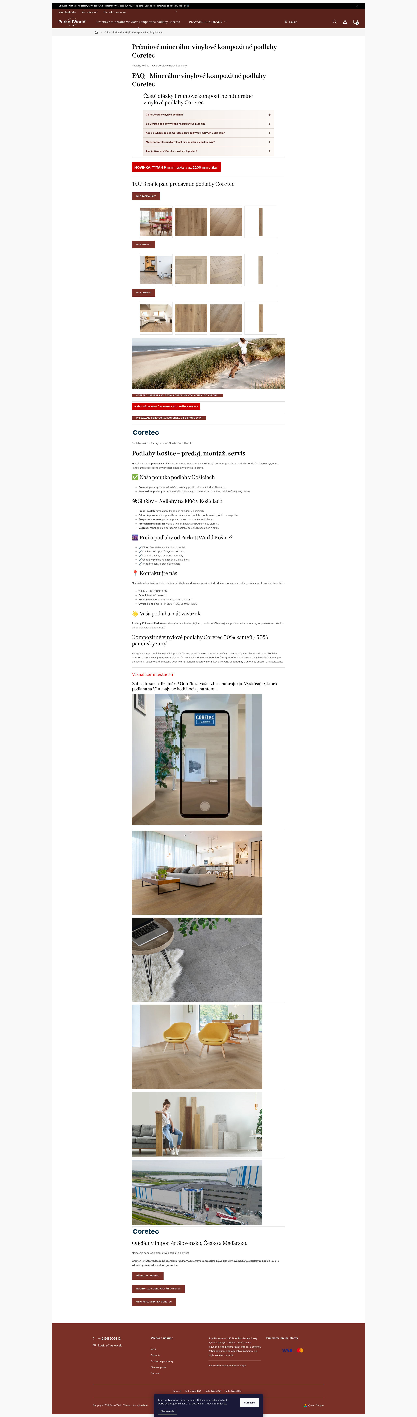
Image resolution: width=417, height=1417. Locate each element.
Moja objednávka (67, 12)
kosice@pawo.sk (110, 1345)
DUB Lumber (143, 292)
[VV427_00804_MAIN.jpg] (191, 315)
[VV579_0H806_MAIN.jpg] (191, 267)
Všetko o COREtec (147, 1275)
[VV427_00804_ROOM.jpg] (156, 315)
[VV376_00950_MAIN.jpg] (191, 219)
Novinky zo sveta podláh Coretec (158, 1288)
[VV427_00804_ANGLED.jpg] (226, 315)
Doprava (155, 1373)
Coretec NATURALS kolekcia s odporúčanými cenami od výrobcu (177, 395)
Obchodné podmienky (115, 12)
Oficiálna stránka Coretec (154, 1301)
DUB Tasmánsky (146, 196)
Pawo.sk (177, 1391)
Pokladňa (155, 1355)
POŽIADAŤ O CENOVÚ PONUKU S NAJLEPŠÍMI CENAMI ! (166, 406)
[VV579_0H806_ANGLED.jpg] (226, 267)
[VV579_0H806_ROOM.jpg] (156, 267)
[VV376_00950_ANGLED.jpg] (226, 219)
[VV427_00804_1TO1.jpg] (261, 315)
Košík (153, 1349)
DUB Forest (143, 244)
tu (225, 1403)
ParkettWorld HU (233, 1391)
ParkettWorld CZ (213, 1391)
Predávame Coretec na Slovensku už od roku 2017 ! (169, 417)
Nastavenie (167, 1411)
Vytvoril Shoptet (316, 1405)
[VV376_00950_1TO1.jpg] (261, 219)
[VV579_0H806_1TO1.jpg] (261, 267)
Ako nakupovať (89, 12)
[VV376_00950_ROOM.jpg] (156, 219)
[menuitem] (138, 21)
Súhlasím (249, 1402)
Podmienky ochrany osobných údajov (227, 1365)
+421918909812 (109, 1338)
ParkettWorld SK (193, 1391)
